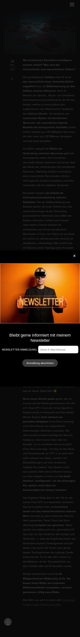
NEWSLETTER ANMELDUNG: (20, 349)
